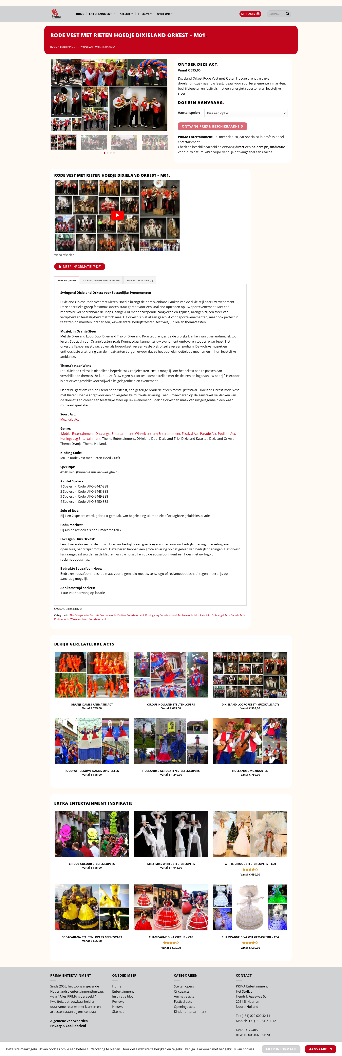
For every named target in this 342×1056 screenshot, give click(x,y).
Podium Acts (61, 619)
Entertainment (100, 14)
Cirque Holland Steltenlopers (171, 704)
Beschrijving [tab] (66, 280)
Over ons (163, 14)
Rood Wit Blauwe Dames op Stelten (92, 771)
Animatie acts (184, 996)
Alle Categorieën (79, 615)
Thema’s (143, 14)
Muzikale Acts (202, 615)
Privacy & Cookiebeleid (68, 1026)
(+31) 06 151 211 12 (262, 1021)
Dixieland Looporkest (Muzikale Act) (250, 704)
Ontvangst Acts (221, 615)
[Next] (160, 94)
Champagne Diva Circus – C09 (171, 937)
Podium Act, (227, 433)
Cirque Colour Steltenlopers (92, 864)
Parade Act (208, 433)
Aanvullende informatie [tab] (101, 280)
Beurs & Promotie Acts (103, 615)
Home (80, 14)
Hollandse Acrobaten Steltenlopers (171, 771)
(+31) (246, 1016)
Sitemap (118, 1011)
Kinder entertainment (190, 1011)
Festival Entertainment (130, 615)
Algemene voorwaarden (69, 1021)
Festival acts (183, 1001)
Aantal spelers (189, 112)
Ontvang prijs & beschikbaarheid (212, 126)
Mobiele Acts (185, 615)
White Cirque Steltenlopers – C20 (250, 864)
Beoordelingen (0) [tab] (139, 280)
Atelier (125, 14)
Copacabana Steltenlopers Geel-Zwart (92, 937)
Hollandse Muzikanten (250, 771)
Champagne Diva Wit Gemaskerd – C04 (250, 937)
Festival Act (190, 433)
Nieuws (117, 1006)
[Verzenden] (287, 13)
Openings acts (184, 1006)
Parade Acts (238, 615)
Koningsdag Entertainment (80, 438)
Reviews (118, 1001)
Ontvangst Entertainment (114, 433)
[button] (250, 14)
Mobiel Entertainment (77, 433)
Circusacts (181, 991)
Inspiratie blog (123, 996)
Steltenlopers (184, 986)
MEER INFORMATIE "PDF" (82, 266)
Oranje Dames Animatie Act (92, 704)
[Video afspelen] (117, 215)
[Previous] (57, 94)
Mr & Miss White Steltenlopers (171, 864)
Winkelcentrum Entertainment (99, 46)
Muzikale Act (69, 419)
